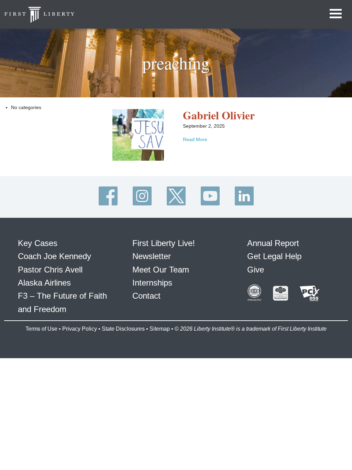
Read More (195, 139)
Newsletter (151, 256)
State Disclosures (123, 329)
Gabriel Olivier (219, 115)
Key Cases (37, 243)
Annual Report (273, 243)
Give (255, 269)
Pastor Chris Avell (50, 269)
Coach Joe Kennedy (54, 256)
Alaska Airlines (44, 282)
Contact (146, 295)
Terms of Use (41, 329)
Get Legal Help (274, 256)
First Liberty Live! (163, 243)
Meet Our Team (160, 269)
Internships (152, 282)
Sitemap (160, 329)
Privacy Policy (79, 329)
